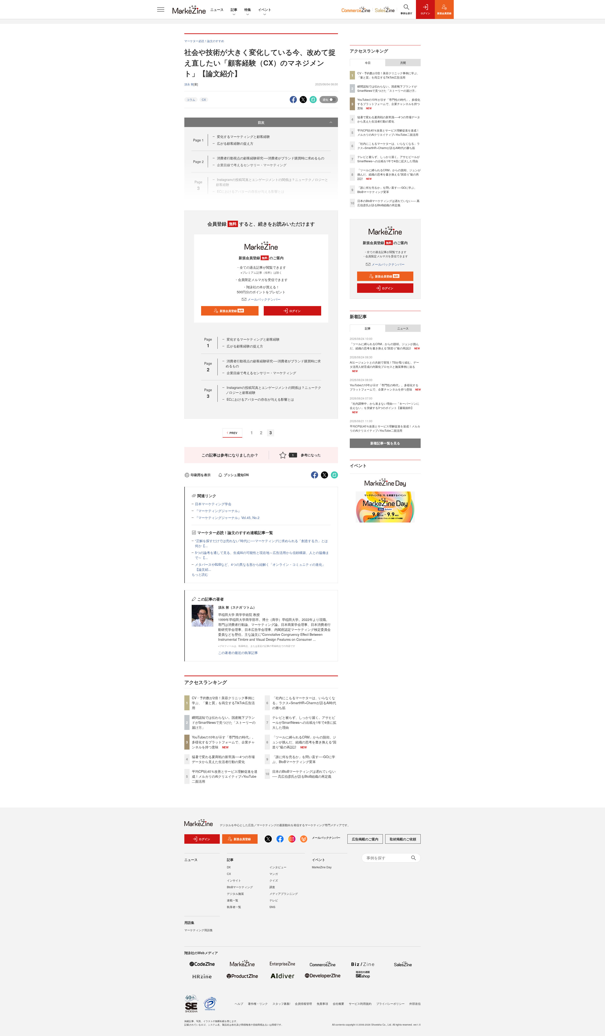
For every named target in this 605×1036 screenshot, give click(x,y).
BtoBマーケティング (240, 887)
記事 (234, 9)
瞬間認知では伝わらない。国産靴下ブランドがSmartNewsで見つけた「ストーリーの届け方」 (223, 722)
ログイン (295, 311)
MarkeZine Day (322, 867)
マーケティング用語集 (198, 930)
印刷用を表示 (201, 474)
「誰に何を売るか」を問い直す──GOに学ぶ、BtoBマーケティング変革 (303, 759)
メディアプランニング (283, 893)
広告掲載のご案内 (365, 839)
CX (204, 99)
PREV (233, 433)
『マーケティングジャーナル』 (218, 510)
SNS (272, 907)
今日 (368, 63)
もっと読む (200, 574)
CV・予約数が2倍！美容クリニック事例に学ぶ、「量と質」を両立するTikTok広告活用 (223, 702)
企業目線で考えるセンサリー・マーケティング (261, 372)
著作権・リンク (258, 1003)
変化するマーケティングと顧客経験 (243, 136)
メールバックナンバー (264, 299)
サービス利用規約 (360, 1003)
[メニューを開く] (160, 9)
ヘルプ (239, 1003)
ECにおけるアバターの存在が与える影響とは (260, 399)
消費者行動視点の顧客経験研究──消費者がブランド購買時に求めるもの (270, 158)
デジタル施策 (235, 893)
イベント (264, 9)
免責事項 (322, 1003)
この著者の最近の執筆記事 (238, 652)
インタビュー (277, 867)
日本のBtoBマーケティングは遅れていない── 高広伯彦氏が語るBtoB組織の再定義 (304, 774)
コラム (191, 99)
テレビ (273, 900)
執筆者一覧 (234, 907)
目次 (261, 122)
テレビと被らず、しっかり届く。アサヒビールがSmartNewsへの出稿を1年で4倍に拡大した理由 (304, 722)
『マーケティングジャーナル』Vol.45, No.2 (227, 517)
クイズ (273, 880)
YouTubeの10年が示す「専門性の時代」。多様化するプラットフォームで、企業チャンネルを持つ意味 (223, 742)
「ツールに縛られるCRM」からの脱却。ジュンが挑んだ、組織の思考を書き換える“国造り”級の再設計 (304, 742)
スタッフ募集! (281, 1003)
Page (198, 140)
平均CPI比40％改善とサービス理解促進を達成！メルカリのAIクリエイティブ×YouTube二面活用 (224, 776)
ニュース (217, 9)
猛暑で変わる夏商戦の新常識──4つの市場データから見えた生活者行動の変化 (223, 759)
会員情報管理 (303, 1003)
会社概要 (338, 1003)
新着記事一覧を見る (385, 443)
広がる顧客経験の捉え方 (235, 143)
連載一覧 (232, 900)
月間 (403, 63)
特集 (247, 9)
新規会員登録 (231, 311)
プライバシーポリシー (390, 1003)
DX (229, 867)
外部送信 (415, 1003)
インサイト (234, 880)
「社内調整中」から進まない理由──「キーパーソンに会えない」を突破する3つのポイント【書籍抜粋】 (384, 405)
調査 (272, 887)
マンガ (273, 874)
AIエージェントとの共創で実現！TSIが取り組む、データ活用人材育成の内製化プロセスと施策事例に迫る (384, 364)
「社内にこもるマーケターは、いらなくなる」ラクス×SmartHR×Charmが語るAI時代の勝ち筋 (304, 702)
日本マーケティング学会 (213, 503)
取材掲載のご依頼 (403, 839)
